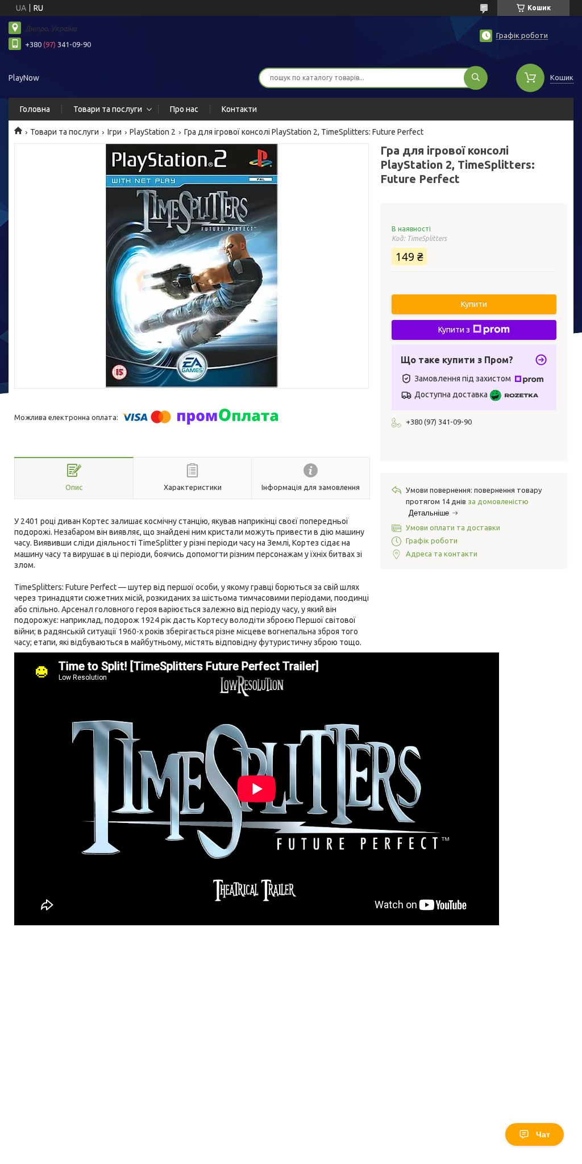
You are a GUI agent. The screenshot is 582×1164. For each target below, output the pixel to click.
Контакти (239, 109)
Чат (543, 1134)
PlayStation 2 (153, 131)
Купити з (454, 329)
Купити (474, 304)
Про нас (184, 109)
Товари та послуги (107, 109)
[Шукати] (476, 78)
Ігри (114, 131)
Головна (35, 109)
